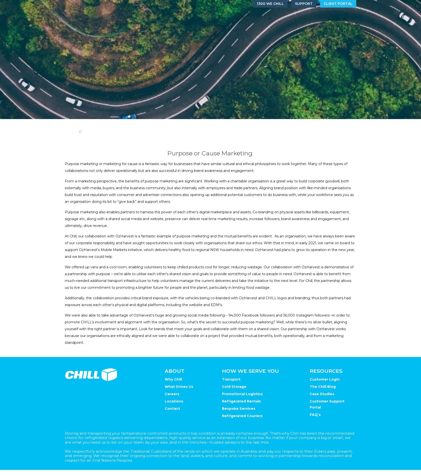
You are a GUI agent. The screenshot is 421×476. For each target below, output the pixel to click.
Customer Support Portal (327, 404)
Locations (174, 401)
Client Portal (338, 3)
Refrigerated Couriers (242, 416)
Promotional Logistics (242, 394)
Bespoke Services (238, 408)
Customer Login (325, 379)
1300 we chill (270, 3)
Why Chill (173, 379)
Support (304, 3)
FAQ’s (315, 414)
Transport (231, 379)
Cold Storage (234, 386)
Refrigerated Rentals (241, 401)
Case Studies (322, 394)
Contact (172, 408)
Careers (172, 394)
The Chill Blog (323, 386)
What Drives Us (179, 386)
